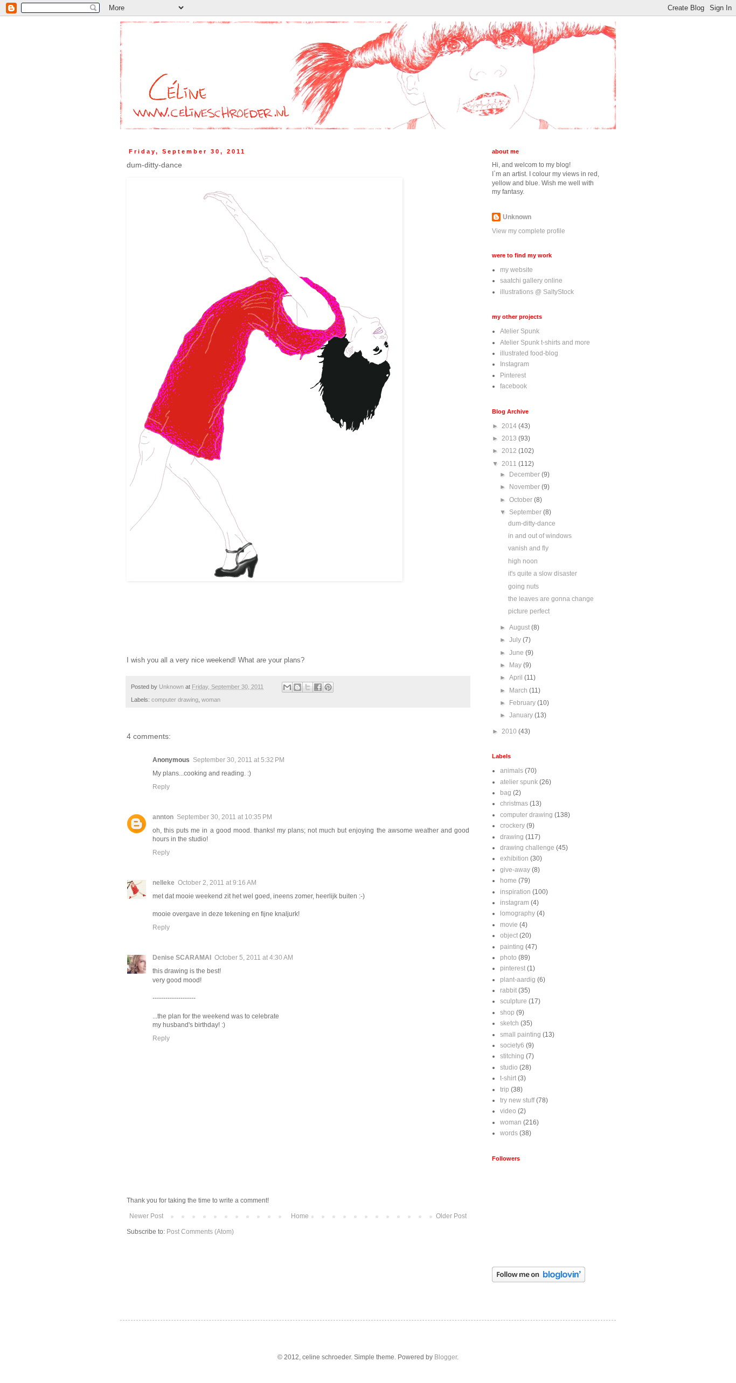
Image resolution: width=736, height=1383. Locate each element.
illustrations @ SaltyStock (537, 292)
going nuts (523, 586)
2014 (510, 426)
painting (512, 947)
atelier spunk (519, 782)
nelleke (163, 882)
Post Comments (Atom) (200, 1231)
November (525, 487)
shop (507, 1012)
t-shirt (508, 1078)
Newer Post (146, 1216)
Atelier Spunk (519, 331)
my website (516, 270)
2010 (510, 731)
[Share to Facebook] (318, 687)
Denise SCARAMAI (181, 957)
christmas (514, 803)
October (521, 500)
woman (211, 699)
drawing (512, 837)
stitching (512, 1056)
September (526, 512)
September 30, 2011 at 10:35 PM (224, 817)
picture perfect (529, 611)
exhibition (514, 858)
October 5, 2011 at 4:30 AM (253, 957)
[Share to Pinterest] (328, 687)
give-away (515, 870)
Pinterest (513, 375)
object (509, 935)
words (509, 1133)
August (520, 627)
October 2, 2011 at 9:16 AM (217, 882)
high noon (523, 561)
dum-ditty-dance (532, 523)
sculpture (513, 1001)
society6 (512, 1045)
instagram (514, 902)
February (523, 703)
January (521, 715)
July (516, 640)
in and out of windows (540, 536)
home (508, 880)
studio (509, 1067)
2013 (510, 438)
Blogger (445, 1357)
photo (508, 957)
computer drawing (174, 699)
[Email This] (287, 687)
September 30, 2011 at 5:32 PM (238, 760)
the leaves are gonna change (551, 599)
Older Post (451, 1216)
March (519, 690)
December (525, 474)
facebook (513, 386)
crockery (512, 825)
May (516, 665)
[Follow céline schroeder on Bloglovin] (538, 1280)
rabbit (508, 990)
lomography (517, 913)
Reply (161, 787)
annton (162, 817)
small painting (520, 1034)
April (516, 677)
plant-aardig (518, 979)
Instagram (514, 364)
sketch (509, 1023)
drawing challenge (527, 847)
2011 (510, 463)
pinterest (512, 968)
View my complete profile (528, 231)
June (517, 652)
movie (509, 924)
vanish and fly (528, 548)
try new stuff (517, 1100)
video (508, 1111)
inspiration (515, 892)
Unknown (517, 217)
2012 (510, 451)
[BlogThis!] (297, 687)
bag (505, 793)
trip (504, 1089)
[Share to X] (307, 687)
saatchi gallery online (531, 280)
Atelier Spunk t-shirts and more (545, 342)
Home (300, 1216)
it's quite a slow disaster (542, 573)
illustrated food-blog (529, 353)
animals (511, 770)
